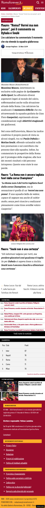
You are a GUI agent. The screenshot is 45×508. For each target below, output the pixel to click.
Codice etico (10, 482)
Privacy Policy (11, 445)
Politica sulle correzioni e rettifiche (19, 478)
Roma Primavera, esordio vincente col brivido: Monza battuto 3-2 (24, 309)
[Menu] (42, 2)
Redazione (9, 454)
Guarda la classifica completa (36, 374)
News (3, 8)
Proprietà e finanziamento (15, 473)
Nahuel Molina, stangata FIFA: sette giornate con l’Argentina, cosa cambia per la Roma (23, 315)
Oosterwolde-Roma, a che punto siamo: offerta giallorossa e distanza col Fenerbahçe (23, 325)
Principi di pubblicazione (15, 458)
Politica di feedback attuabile (16, 463)
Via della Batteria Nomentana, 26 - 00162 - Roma (18, 505)
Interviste (27, 8)
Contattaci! (7, 434)
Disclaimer (10, 449)
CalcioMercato (14, 8)
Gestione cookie (40, 506)
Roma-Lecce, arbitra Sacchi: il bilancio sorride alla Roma (33, 289)
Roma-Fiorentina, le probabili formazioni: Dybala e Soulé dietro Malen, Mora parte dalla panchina (24, 331)
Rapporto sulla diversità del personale (20, 491)
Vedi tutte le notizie (22, 333)
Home (3, 14)
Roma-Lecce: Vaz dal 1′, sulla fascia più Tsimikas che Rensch (11, 289)
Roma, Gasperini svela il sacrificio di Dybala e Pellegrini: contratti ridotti (22, 304)
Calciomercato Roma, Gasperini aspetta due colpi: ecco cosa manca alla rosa (23, 320)
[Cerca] (38, 2)
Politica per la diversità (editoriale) (18, 486)
